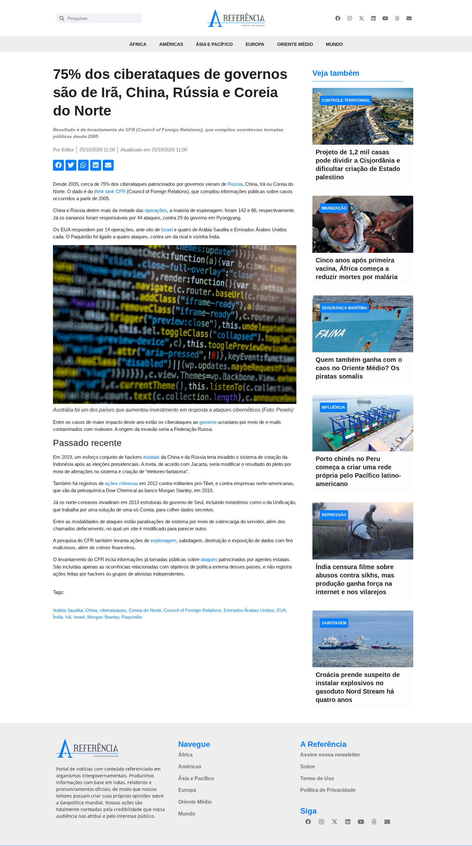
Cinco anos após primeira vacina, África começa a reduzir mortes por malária (357, 268)
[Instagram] (350, 18)
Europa (255, 44)
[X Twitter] (361, 18)
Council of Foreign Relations (192, 610)
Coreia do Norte (145, 610)
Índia (58, 617)
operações (156, 210)
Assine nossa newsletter (330, 754)
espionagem (163, 540)
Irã (68, 617)
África (137, 44)
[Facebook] (338, 18)
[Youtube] (385, 18)
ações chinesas (121, 483)
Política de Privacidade (328, 790)
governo (207, 422)
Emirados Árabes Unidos (249, 610)
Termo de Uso (317, 778)
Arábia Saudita (68, 610)
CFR (110, 191)
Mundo (334, 44)
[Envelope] (409, 18)
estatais (151, 457)
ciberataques (113, 610)
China (91, 610)
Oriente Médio (295, 44)
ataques (209, 559)
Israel (167, 229)
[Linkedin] (373, 18)
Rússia (235, 184)
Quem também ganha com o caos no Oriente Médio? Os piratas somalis (359, 368)
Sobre (307, 766)
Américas (171, 44)
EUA (281, 610)
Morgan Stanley (103, 617)
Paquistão (132, 617)
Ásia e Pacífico (214, 44)
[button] (58, 165)
